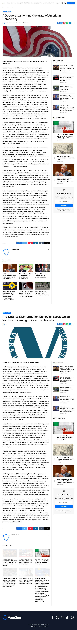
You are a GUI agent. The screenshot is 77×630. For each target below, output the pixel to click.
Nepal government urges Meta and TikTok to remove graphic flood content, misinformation (26, 294)
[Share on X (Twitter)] (61, 23)
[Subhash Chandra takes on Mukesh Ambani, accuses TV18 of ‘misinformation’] (26, 268)
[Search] (65, 3)
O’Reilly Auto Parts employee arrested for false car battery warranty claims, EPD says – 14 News (67, 98)
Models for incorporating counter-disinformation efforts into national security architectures (26, 581)
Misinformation (28, 3)
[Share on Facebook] (58, 23)
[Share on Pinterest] (64, 23)
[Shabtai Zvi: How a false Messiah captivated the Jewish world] (63, 148)
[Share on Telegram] (70, 23)
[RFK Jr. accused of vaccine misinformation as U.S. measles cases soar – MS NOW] (10, 268)
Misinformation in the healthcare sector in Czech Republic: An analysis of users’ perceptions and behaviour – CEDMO (9, 296)
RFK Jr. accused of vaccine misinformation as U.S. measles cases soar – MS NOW (9, 276)
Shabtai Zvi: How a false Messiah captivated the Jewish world (65, 158)
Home (8, 3)
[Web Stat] (3, 3)
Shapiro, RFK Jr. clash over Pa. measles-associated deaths (41, 275)
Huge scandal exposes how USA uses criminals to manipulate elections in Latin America (67, 78)
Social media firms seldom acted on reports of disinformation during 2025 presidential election (67, 68)
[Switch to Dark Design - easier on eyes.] (62, 3)
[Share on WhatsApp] (67, 23)
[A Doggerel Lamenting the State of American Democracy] (38, 41)
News (12, 3)
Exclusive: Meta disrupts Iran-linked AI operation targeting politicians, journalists (65, 136)
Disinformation (37, 3)
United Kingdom (19, 3)
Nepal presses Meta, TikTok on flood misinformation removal (42, 293)
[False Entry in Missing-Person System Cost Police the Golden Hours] (56, 88)
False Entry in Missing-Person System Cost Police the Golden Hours (67, 88)
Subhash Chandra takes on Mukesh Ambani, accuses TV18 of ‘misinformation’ (26, 276)
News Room (9, 22)
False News (52, 3)
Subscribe (70, 3)
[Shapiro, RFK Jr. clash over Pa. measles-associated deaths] (42, 268)
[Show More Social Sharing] (73, 23)
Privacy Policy (63, 210)
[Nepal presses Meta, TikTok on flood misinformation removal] (42, 286)
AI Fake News (45, 3)
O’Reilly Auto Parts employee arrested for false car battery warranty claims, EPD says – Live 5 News (67, 108)
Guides (58, 3)
